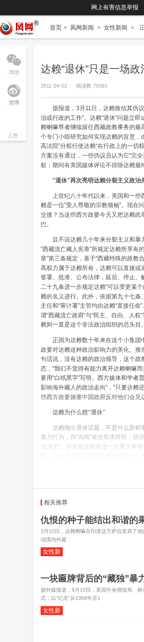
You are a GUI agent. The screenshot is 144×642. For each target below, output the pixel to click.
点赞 (12, 125)
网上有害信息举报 (114, 7)
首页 (56, 27)
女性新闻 (115, 27)
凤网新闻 (82, 27)
